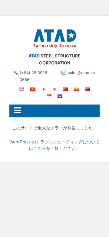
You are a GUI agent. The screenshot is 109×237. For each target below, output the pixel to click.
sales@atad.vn (81, 72)
